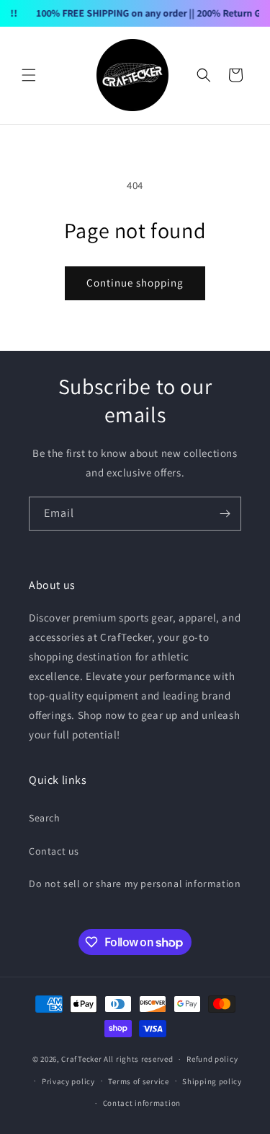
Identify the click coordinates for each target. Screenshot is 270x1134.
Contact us (54, 851)
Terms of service (138, 1081)
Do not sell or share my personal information (134, 883)
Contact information (142, 1103)
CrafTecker (81, 1059)
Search (44, 817)
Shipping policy (212, 1081)
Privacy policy (68, 1081)
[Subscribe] (224, 514)
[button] (29, 75)
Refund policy (212, 1059)
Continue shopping (135, 282)
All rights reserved (138, 1059)
